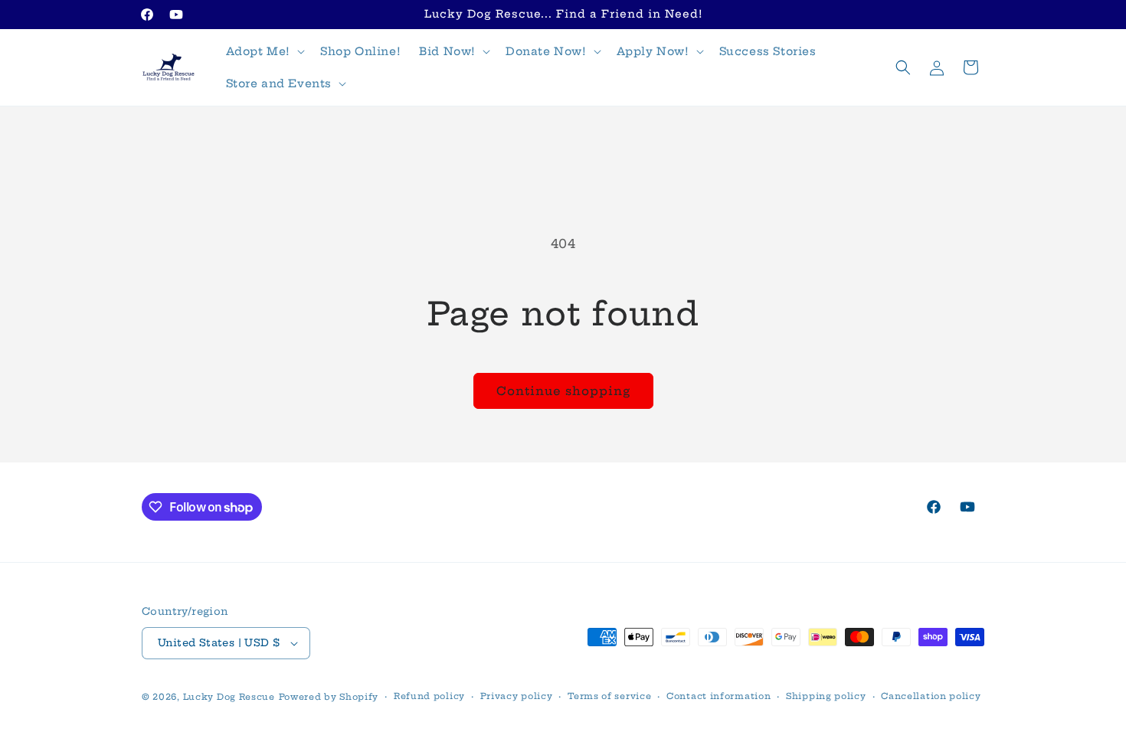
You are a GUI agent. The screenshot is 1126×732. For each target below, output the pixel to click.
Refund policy (429, 696)
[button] (264, 51)
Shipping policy (826, 696)
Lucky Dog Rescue (229, 696)
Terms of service (609, 696)
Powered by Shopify (329, 696)
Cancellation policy (930, 696)
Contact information (718, 696)
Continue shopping (563, 391)
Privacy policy (516, 696)
